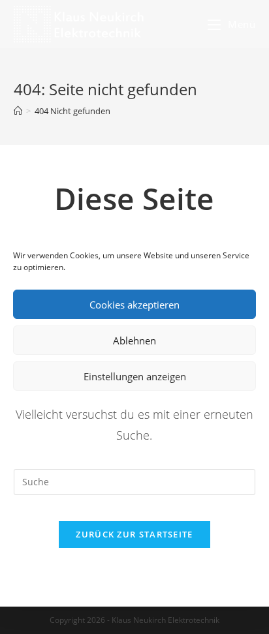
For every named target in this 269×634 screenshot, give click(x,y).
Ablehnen (134, 340)
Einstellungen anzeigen (135, 376)
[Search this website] (135, 480)
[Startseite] (18, 111)
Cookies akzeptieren (134, 304)
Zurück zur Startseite (134, 534)
